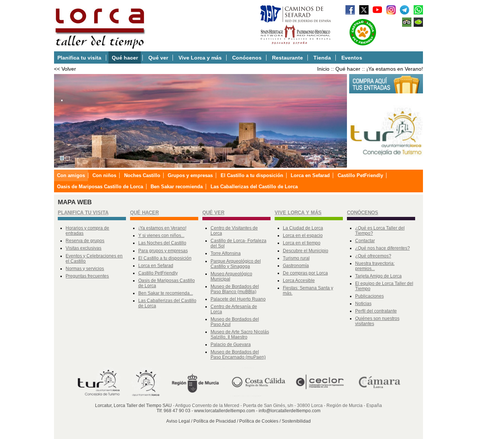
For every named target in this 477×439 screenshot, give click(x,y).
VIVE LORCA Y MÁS (298, 212)
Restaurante (287, 58)
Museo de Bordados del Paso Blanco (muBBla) (235, 289)
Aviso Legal (178, 421)
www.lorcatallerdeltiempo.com (224, 410)
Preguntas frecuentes (87, 276)
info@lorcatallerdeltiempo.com (289, 410)
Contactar (365, 240)
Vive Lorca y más (200, 58)
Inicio (323, 69)
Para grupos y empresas (163, 250)
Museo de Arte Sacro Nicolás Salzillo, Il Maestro (240, 334)
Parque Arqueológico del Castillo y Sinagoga (236, 264)
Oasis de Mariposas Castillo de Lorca (100, 186)
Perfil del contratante (376, 311)
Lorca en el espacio (303, 235)
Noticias (363, 303)
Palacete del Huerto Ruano (238, 299)
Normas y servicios (85, 268)
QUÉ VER (213, 212)
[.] (62, 158)
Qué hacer (125, 58)
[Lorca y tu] (386, 164)
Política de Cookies (258, 421)
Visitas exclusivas (83, 248)
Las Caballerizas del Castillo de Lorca (254, 186)
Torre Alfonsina (226, 253)
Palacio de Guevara (231, 344)
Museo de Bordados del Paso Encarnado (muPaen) (238, 354)
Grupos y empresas (190, 175)
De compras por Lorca (305, 273)
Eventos (351, 58)
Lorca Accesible (299, 280)
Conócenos (247, 58)
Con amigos (71, 175)
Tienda (322, 58)
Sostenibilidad (296, 421)
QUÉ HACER (144, 212)
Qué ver (158, 58)
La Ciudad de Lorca (303, 228)
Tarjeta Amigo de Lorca (378, 276)
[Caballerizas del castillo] (68, 158)
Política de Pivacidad (214, 421)
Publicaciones (369, 296)
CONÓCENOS (362, 212)
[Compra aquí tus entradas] (386, 92)
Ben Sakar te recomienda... (165, 293)
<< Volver (65, 69)
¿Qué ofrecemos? (373, 256)
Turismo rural (296, 258)
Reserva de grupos (85, 240)
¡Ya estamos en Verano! (394, 69)
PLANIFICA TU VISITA (83, 212)
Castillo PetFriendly (360, 175)
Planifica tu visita (79, 58)
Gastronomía (296, 265)
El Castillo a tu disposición (252, 175)
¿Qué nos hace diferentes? (382, 248)
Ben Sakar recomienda (177, 186)
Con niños (104, 175)
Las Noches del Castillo (162, 243)
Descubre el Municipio (305, 250)
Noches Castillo (142, 175)
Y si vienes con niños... (161, 235)
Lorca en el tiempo (301, 243)
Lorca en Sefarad (310, 175)
